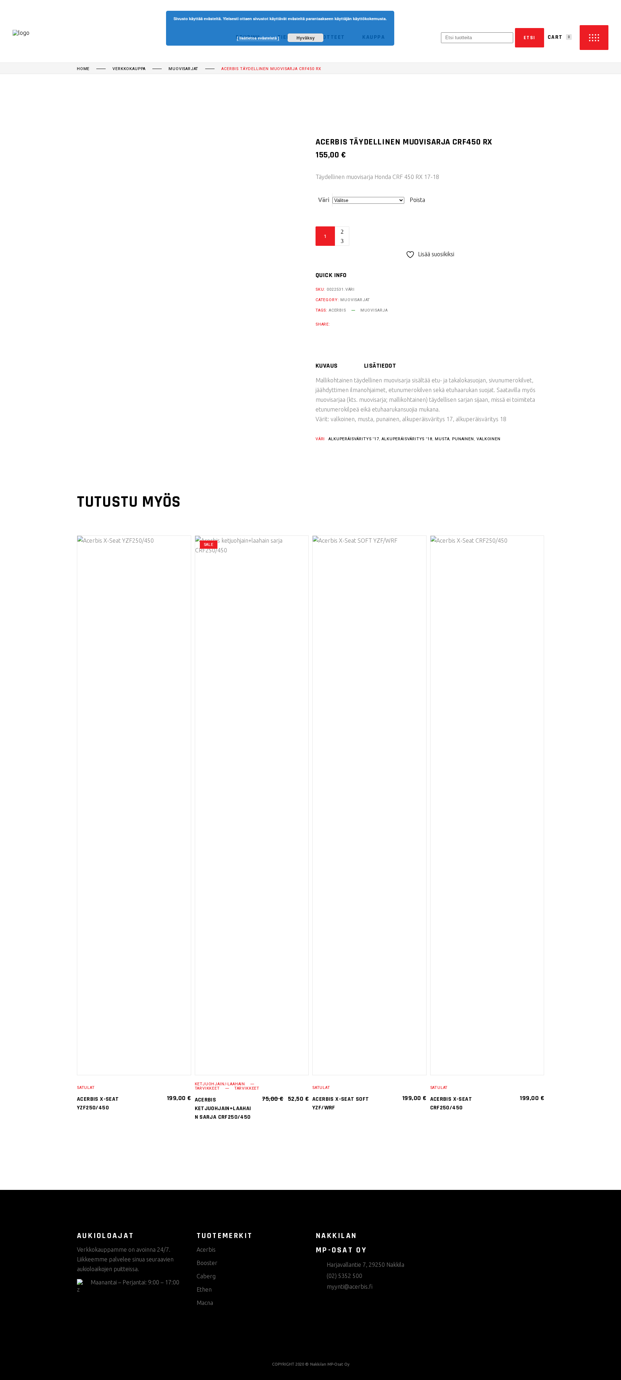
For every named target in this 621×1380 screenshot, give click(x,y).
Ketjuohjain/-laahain (220, 1084)
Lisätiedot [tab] (380, 366)
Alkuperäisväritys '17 (353, 439)
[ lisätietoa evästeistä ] (258, 38)
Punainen (463, 439)
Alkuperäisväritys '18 (407, 439)
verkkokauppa (129, 69)
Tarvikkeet (207, 1088)
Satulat (86, 1088)
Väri (324, 200)
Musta (442, 439)
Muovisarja (374, 310)
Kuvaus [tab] (327, 366)
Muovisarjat (183, 69)
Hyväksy (305, 37)
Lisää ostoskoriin (398, 236)
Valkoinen (488, 439)
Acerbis (337, 310)
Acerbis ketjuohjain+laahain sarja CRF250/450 (223, 1108)
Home (83, 69)
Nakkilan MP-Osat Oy (329, 1364)
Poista (417, 200)
